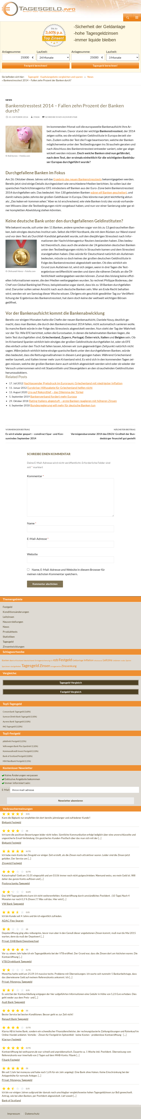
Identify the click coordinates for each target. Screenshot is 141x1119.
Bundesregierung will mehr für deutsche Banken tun (62, 405)
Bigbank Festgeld (11, 822)
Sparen (128, 660)
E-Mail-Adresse (37, 538)
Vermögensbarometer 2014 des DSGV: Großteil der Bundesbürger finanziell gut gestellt (103, 434)
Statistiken (9, 636)
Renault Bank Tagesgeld (15, 1018)
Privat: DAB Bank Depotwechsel (20, 941)
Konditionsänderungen (16, 611)
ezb (55, 660)
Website (32, 554)
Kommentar (35, 476)
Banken (5, 660)
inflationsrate (98, 661)
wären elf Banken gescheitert (109, 192)
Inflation (88, 660)
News (90, 76)
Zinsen (44, 666)
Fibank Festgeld (11, 1059)
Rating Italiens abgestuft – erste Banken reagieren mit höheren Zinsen (73, 401)
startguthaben (15, 666)
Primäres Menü (136, 17)
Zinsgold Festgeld (12, 863)
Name (31, 523)
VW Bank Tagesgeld (13, 903)
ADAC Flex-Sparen (13, 920)
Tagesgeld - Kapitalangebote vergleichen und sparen (55, 76)
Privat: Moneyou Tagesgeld (17, 981)
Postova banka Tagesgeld (16, 883)
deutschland (29, 660)
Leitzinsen (8, 616)
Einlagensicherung (42, 660)
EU (52, 661)
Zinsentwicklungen (13, 646)
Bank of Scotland (17, 660)
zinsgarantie (56, 666)
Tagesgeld (8, 641)
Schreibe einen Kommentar (61, 117)
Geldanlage (78, 660)
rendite (123, 661)
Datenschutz (32, 1113)
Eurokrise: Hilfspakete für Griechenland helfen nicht (60, 387)
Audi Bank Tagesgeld (13, 1002)
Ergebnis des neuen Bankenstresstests (77, 179)
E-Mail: (6, 789)
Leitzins (107, 660)
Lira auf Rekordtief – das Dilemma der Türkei (55, 392)
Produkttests (10, 631)
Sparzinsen (6, 666)
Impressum (13, 1113)
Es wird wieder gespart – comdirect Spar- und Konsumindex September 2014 (35, 434)
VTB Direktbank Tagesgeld (17, 961)
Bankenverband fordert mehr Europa (53, 396)
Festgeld (7, 606)
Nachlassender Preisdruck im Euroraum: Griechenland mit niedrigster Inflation (73, 383)
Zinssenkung (69, 666)
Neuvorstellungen (13, 621)
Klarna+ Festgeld (11, 1039)
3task (36, 117)
